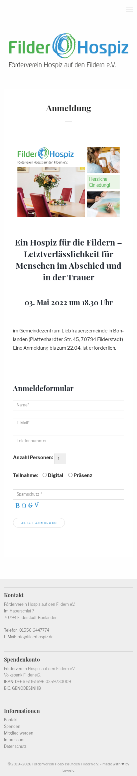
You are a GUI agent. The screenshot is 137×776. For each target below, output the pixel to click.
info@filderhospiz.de (35, 637)
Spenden (12, 726)
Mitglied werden (18, 733)
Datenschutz (15, 746)
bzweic (69, 770)
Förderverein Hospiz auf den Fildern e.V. (65, 764)
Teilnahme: (25, 475)
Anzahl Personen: (33, 457)
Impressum (14, 740)
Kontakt (11, 720)
